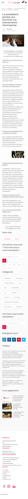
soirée (16, 238)
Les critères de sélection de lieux (10, 457)
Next (21, 40)
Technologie (17, 297)
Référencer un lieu (7, 451)
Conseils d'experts (9, 283)
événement (7, 238)
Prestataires (9, 8)
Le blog (4, 477)
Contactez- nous (6, 479)
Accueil (3, 8)
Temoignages (18, 278)
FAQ (3, 442)
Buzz (5, 287)
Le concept (5, 470)
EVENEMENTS (15, 287)
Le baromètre (5, 472)
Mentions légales (6, 446)
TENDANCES (19, 306)
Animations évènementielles (11, 302)
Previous (4, 40)
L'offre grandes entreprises (9, 440)
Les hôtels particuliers (7, 463)
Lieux (20, 283)
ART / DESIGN (7, 306)
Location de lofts (6, 461)
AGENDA (14, 292)
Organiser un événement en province (11, 465)
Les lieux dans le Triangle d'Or (9, 459)
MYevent (6, 297)
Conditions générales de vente (10, 444)
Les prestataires (6, 475)
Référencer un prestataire (8, 453)
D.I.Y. (5, 292)
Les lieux (4, 473)
